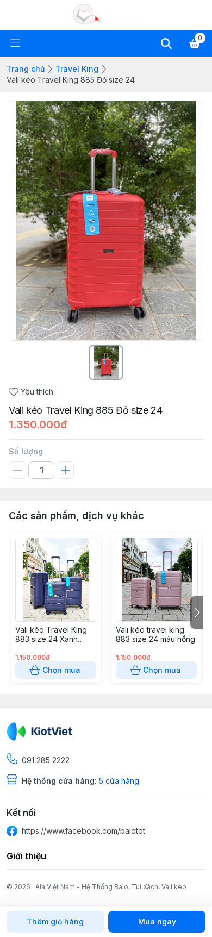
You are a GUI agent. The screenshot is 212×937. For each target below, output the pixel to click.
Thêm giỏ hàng (55, 921)
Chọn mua (61, 669)
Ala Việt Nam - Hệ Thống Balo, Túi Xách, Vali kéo (110, 887)
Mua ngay (157, 921)
